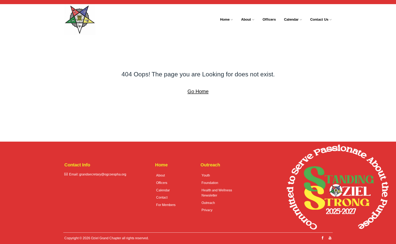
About (246, 19)
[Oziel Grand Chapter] (95, 19)
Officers (269, 19)
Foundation (210, 183)
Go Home (198, 91)
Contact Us (319, 19)
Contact (161, 197)
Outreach (208, 203)
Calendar (291, 19)
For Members (166, 205)
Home (225, 19)
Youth (206, 175)
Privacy (207, 210)
